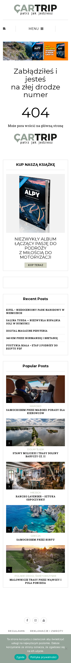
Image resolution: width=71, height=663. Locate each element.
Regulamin (16, 630)
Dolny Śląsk (35, 449)
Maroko (35, 406)
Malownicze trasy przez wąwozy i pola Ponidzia (35, 581)
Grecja (36, 536)
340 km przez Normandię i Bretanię (32, 338)
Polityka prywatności (43, 657)
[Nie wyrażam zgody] (66, 649)
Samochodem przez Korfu (35, 539)
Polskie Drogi (24, 576)
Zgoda (20, 657)
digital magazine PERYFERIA (27, 330)
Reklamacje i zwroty (46, 630)
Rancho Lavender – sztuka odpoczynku (35, 498)
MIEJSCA (35, 492)
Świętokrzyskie (45, 576)
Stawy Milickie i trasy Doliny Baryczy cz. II (35, 455)
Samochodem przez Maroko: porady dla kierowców (35, 411)
